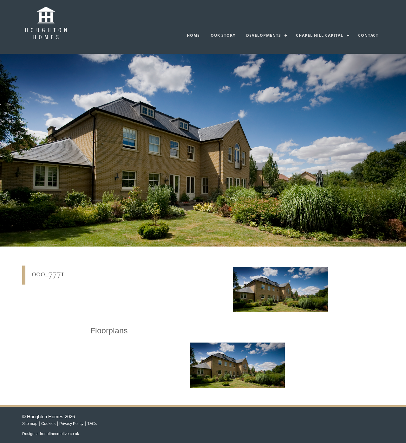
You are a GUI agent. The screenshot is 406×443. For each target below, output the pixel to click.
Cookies (48, 423)
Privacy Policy (71, 423)
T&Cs (92, 423)
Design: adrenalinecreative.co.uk (50, 434)
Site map (29, 423)
